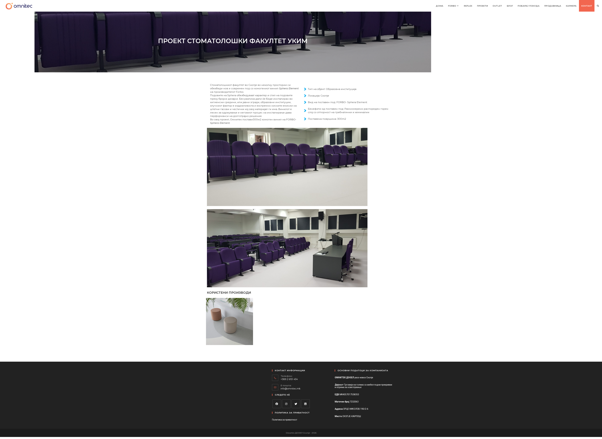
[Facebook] (276, 403)
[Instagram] (286, 403)
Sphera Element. (220, 122)
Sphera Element (289, 88)
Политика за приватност (284, 419)
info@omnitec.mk (290, 388)
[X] (296, 403)
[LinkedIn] (305, 403)
